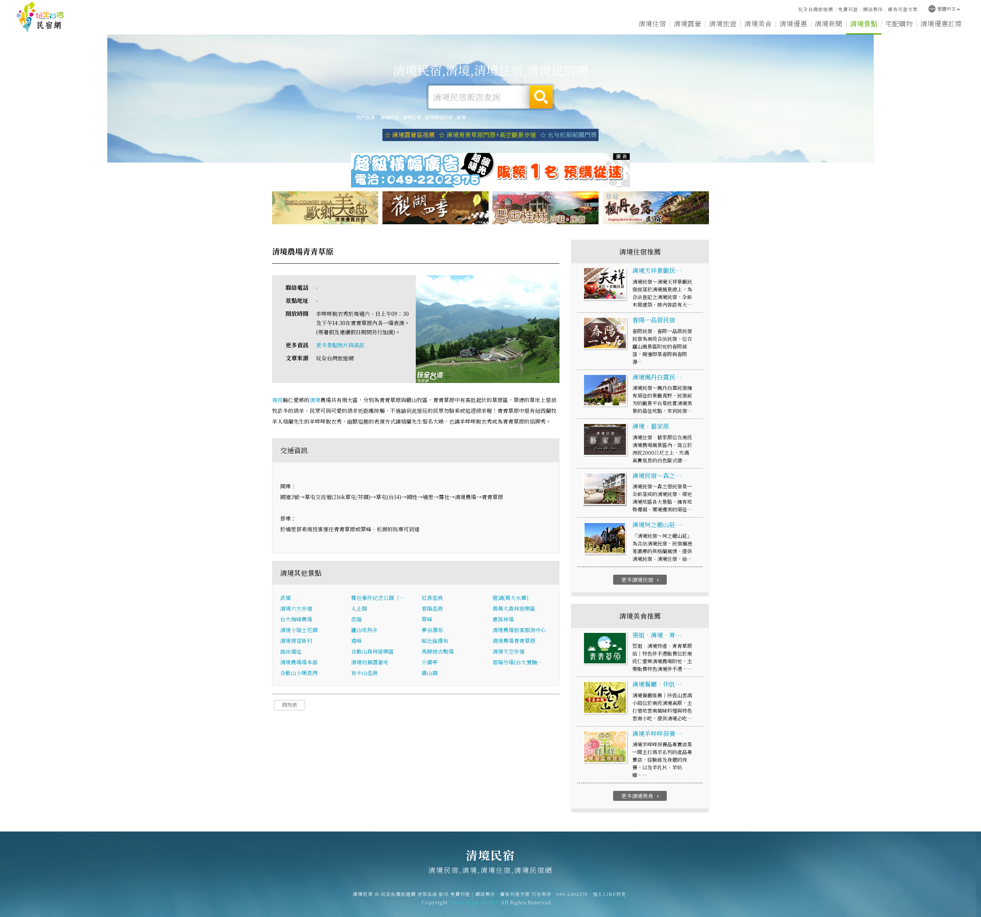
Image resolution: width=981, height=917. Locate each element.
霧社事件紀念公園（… (378, 597)
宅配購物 (899, 23)
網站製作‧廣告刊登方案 (890, 9)
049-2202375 (572, 894)
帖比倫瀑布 (435, 640)
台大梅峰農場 (296, 619)
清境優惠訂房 (941, 23)
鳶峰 (356, 640)
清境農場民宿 (439, 117)
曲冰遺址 (291, 651)
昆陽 (356, 619)
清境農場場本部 (299, 662)
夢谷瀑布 (432, 630)
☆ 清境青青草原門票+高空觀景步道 (487, 134)
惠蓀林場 (503, 619)
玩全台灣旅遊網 (815, 9)
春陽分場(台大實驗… (517, 662)
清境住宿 (652, 23)
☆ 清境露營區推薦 (409, 134)
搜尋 (541, 96)
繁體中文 (942, 9)
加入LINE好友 (609, 894)
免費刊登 (848, 9)
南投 (277, 400)
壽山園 (430, 673)
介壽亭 (430, 662)
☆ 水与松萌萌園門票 (568, 134)
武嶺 (285, 597)
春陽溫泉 (432, 608)
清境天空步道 (508, 651)
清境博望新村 (296, 640)
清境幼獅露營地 (370, 662)
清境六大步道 (296, 608)
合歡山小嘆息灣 (299, 673)
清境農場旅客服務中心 (519, 630)
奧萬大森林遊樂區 (513, 608)
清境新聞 (828, 23)
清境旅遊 (723, 23)
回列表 (289, 704)
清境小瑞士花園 (299, 630)
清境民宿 (40, 17)
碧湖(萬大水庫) (510, 597)
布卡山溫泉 (364, 673)
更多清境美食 (641, 796)
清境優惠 (793, 23)
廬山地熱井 (364, 630)
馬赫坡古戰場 (438, 651)
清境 (461, 117)
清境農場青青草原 (513, 640)
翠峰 (427, 619)
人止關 (359, 608)
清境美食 (758, 23)
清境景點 (864, 23)
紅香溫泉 (432, 597)
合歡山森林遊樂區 (372, 651)
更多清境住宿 (641, 579)
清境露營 (687, 23)
